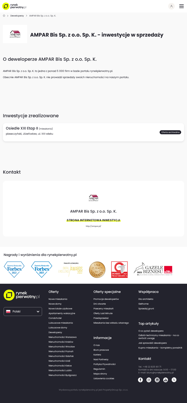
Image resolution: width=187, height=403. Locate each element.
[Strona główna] (4, 15)
